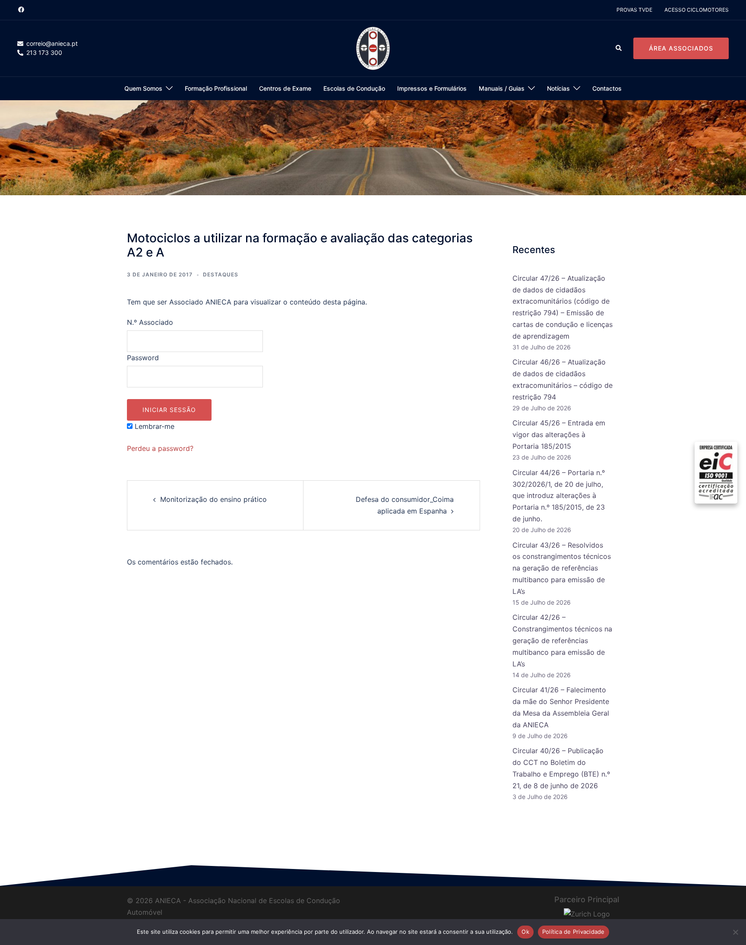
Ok (525, 931)
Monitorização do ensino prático (213, 499)
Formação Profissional (216, 88)
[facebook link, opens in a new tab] (20, 9)
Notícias (558, 88)
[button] (619, 48)
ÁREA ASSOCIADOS (681, 48)
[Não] (735, 932)
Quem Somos (143, 88)
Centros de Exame (285, 88)
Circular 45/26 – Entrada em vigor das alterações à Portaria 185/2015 (558, 434)
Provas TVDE (634, 9)
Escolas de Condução (354, 88)
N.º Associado (150, 322)
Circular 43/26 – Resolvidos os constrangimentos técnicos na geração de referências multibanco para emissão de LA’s (561, 568)
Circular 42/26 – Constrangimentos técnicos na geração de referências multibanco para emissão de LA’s (562, 640)
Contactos (607, 88)
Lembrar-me (153, 426)
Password (143, 357)
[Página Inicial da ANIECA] (372, 48)
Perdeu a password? (160, 448)
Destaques (220, 274)
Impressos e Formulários (432, 88)
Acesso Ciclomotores (696, 9)
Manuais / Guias (502, 88)
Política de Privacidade (573, 931)
